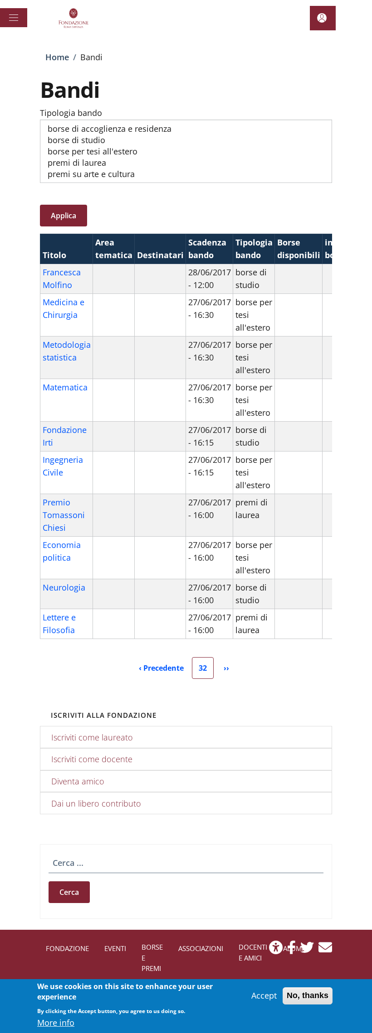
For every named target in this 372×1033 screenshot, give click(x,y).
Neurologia (64, 587)
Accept (264, 995)
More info (55, 1022)
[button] (323, 18)
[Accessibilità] (276, 949)
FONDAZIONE (67, 948)
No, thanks (307, 995)
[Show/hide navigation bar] (13, 18)
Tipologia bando (71, 112)
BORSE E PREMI (152, 957)
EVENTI (115, 948)
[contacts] (325, 949)
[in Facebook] (291, 949)
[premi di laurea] (186, 162)
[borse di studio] (186, 140)
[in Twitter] (307, 949)
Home (57, 57)
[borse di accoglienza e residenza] (186, 129)
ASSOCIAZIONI (200, 948)
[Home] (75, 18)
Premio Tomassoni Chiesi (64, 515)
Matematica (65, 387)
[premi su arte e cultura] (186, 174)
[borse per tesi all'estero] (186, 151)
